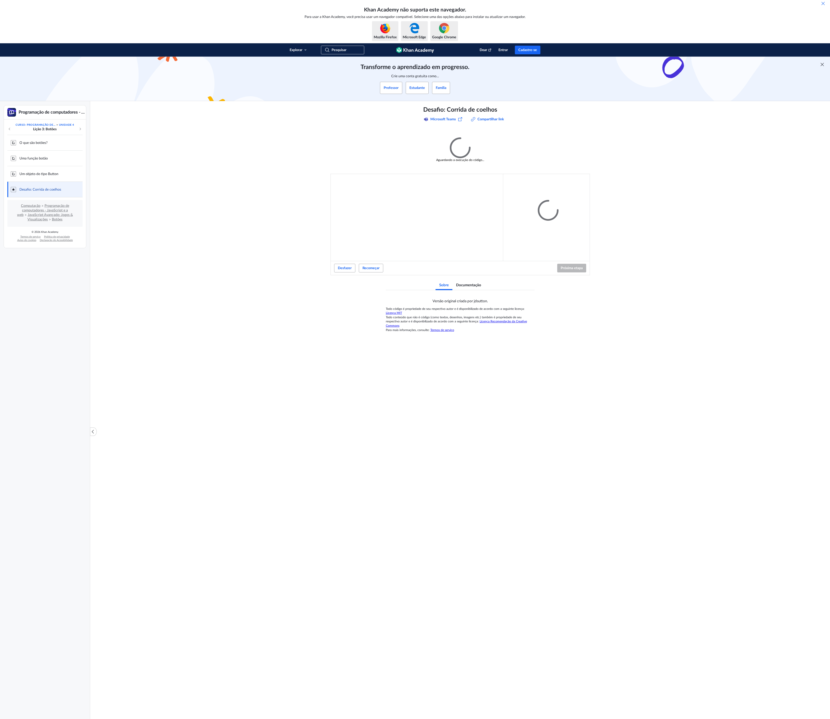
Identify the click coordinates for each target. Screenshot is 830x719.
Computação (30, 205)
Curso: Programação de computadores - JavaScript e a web (36, 125)
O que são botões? (33, 143)
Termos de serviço (30, 236)
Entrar (503, 50)
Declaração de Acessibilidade (56, 240)
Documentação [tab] (468, 284)
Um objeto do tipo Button (38, 174)
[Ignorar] (823, 3)
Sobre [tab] (444, 284)
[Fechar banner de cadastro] (822, 64)
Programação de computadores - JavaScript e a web (43, 210)
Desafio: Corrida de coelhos (40, 189)
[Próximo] (80, 129)
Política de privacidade (57, 236)
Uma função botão (33, 158)
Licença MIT (394, 312)
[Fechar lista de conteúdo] (93, 431)
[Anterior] (9, 129)
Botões (57, 219)
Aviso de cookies (26, 240)
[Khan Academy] (415, 49)
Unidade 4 (66, 125)
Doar (483, 50)
